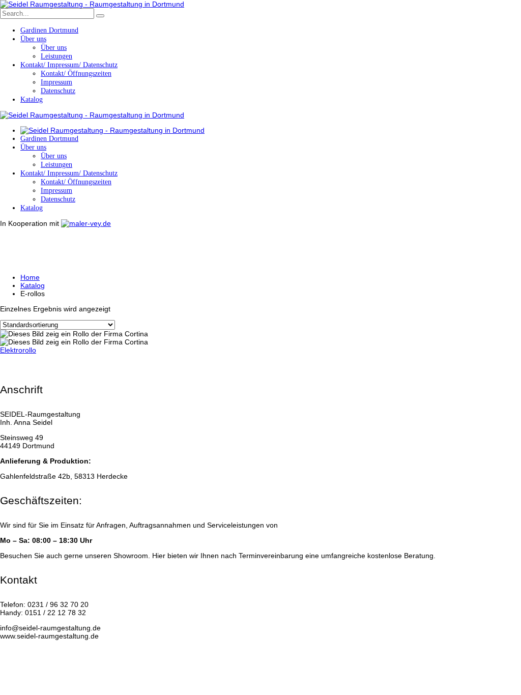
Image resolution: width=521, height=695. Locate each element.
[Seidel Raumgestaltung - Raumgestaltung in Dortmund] (92, 4)
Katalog (32, 285)
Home (30, 277)
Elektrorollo (18, 350)
